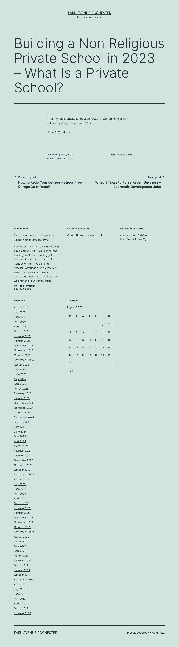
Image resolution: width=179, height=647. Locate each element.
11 (77, 339)
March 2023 (21, 503)
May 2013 (19, 598)
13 (89, 339)
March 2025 (21, 388)
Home (129, 154)
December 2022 (23, 517)
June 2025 (20, 374)
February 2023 (22, 508)
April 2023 (20, 498)
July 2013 (19, 589)
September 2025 (24, 359)
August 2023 (21, 479)
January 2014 (22, 570)
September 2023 (24, 474)
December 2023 (23, 460)
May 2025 (20, 379)
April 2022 (20, 550)
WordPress (158, 632)
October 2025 (22, 355)
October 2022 (22, 527)
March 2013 (21, 608)
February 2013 (22, 613)
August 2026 (21, 307)
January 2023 (22, 512)
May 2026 (20, 321)
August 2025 (21, 364)
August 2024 (21, 422)
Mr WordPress (75, 235)
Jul (71, 370)
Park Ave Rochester (60, 158)
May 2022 (20, 546)
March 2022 (21, 555)
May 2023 (20, 493)
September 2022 (24, 531)
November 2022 (23, 522)
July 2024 (20, 426)
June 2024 (20, 431)
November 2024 (23, 407)
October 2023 (22, 469)
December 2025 (23, 345)
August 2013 (21, 584)
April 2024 (20, 441)
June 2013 (20, 594)
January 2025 (22, 398)
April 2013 (20, 603)
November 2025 (23, 350)
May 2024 (20, 436)
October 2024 (22, 412)
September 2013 (23, 579)
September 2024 (24, 417)
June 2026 (20, 316)
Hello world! (95, 235)
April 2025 (20, 383)
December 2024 (23, 403)
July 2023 (20, 484)
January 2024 (22, 455)
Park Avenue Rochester (89, 13)
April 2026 (20, 326)
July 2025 (20, 369)
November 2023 (23, 465)
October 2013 (22, 574)
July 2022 (20, 541)
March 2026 (21, 331)
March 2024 (21, 445)
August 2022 (21, 536)
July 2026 (20, 312)
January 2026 (22, 340)
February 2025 (22, 393)
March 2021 (21, 565)
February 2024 (22, 450)
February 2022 (22, 560)
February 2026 (22, 336)
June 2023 (20, 488)
